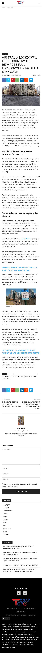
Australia (10, 374)
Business (6, 508)
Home (3, 7)
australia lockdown (20, 374)
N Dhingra (7, 75)
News (5, 517)
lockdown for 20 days (31, 376)
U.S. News (6, 534)
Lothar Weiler (25, 239)
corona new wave (32, 374)
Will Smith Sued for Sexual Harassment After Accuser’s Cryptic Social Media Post (20, 559)
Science (5, 522)
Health (5, 514)
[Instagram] (25, 593)
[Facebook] (4, 80)
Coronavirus (6, 376)
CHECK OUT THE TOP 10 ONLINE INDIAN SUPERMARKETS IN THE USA (11, 404)
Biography (10, 7)
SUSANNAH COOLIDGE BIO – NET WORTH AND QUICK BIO (20, 565)
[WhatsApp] (17, 80)
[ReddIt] (26, 80)
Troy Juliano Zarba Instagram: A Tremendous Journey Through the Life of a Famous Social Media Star (19, 570)
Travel (5, 531)
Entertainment (7, 511)
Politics (5, 520)
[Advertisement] (21, 31)
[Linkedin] (22, 80)
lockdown (20, 376)
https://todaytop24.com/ (21, 431)
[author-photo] (21, 425)
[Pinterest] (13, 80)
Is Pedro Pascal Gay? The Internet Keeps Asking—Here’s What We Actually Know (20, 553)
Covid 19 (14, 376)
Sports (5, 525)
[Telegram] (31, 80)
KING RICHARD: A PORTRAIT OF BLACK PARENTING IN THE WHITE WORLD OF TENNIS (31, 405)
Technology (7, 528)
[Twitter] (8, 80)
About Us (6, 619)
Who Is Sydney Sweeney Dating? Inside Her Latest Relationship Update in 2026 (18, 547)
